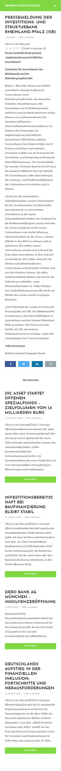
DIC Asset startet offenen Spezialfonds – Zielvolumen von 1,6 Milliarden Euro (28, 403)
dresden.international (22, 5)
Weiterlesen (31, 479)
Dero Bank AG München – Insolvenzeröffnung (30, 597)
